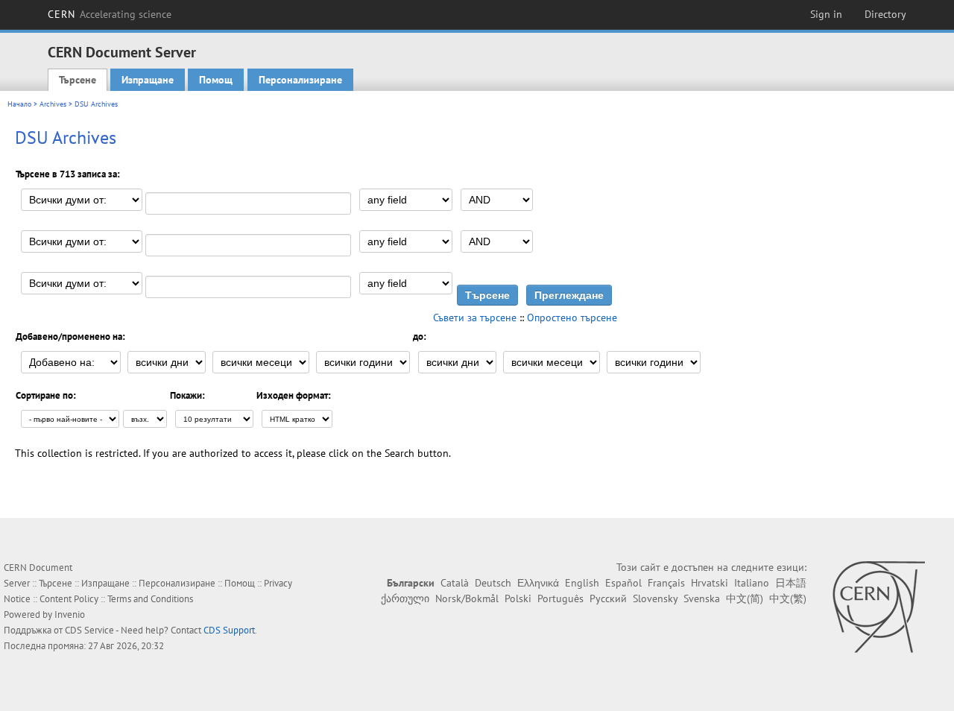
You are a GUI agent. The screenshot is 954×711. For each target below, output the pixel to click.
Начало (19, 104)
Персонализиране (300, 79)
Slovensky (655, 598)
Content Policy (69, 598)
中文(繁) (787, 598)
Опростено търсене (572, 317)
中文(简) (744, 598)
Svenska (701, 598)
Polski (518, 598)
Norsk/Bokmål (467, 598)
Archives (53, 104)
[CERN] (878, 607)
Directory (885, 14)
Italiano (751, 583)
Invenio (69, 614)
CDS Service (89, 630)
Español (623, 583)
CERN (109, 14)
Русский (608, 598)
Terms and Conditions (150, 598)
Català (454, 583)
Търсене (77, 79)
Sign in (826, 14)
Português (560, 598)
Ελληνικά (538, 583)
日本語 (790, 583)
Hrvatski (709, 583)
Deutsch (493, 583)
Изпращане (147, 79)
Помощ (216, 79)
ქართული (405, 598)
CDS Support (229, 630)
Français (666, 583)
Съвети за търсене (475, 317)
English (582, 583)
